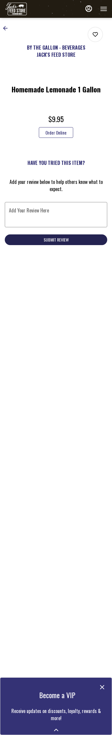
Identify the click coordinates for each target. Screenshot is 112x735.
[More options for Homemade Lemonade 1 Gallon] (95, 34)
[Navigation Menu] (103, 9)
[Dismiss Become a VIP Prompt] (102, 687)
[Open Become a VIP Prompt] (56, 730)
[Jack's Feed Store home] (32, 8)
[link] (56, 132)
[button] (7, 28)
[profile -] (88, 8)
